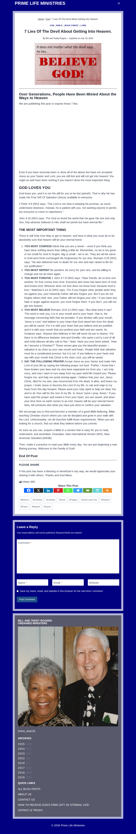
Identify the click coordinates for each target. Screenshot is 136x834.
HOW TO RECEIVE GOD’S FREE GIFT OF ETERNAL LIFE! (53, 804)
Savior (47, 507)
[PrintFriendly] (97, 490)
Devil (62, 500)
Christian (37, 500)
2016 (21, 772)
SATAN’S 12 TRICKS (30, 810)
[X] (38, 490)
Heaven (105, 500)
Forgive (73, 500)
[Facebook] (28, 490)
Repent (36, 507)
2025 (21, 744)
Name (22, 582)
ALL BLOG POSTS (29, 789)
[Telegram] (77, 490)
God (52, 25)
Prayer (24, 507)
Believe (24, 500)
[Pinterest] (58, 490)
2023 (21, 753)
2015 (21, 777)
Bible (59, 25)
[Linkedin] (48, 490)
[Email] (87, 490)
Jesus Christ (71, 25)
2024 (21, 748)
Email (58, 582)
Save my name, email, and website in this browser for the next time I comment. (61, 591)
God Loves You (89, 500)
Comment (24, 542)
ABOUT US (24, 794)
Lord (83, 25)
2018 (21, 763)
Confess (50, 500)
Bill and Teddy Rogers (56, 38)
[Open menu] (118, 3)
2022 (21, 758)
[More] (107, 490)
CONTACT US (26, 799)
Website (94, 582)
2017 (21, 767)
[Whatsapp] (68, 490)
